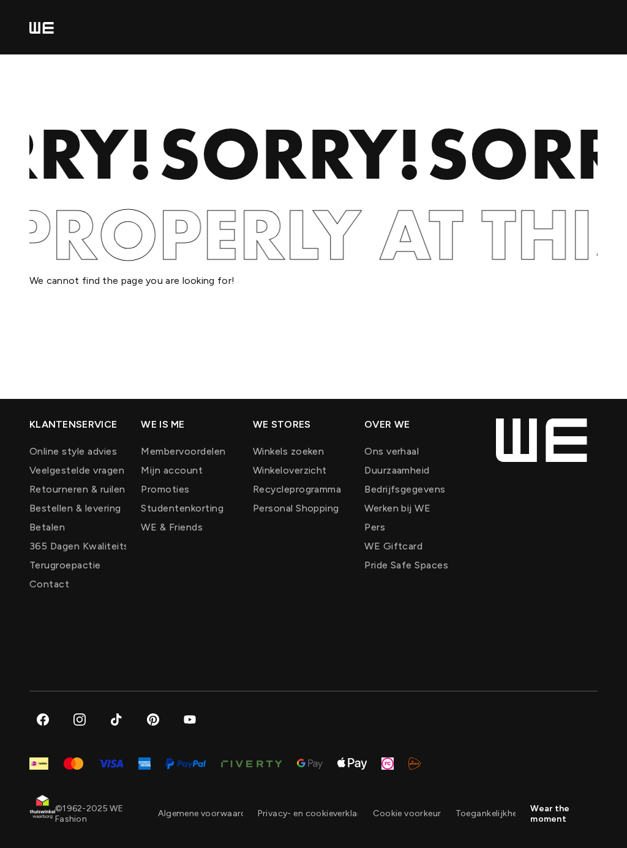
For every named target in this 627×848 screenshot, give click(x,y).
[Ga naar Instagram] (79, 719)
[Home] (41, 27)
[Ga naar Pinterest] (153, 719)
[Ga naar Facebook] (42, 719)
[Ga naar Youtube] (189, 719)
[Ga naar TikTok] (116, 719)
